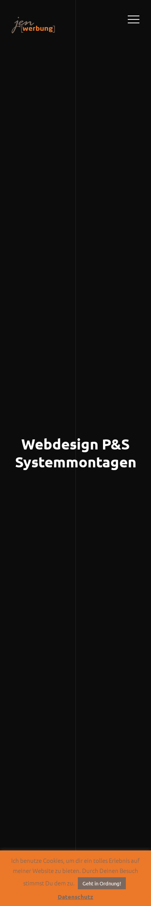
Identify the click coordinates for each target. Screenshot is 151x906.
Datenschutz (75, 897)
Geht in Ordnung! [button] (101, 883)
